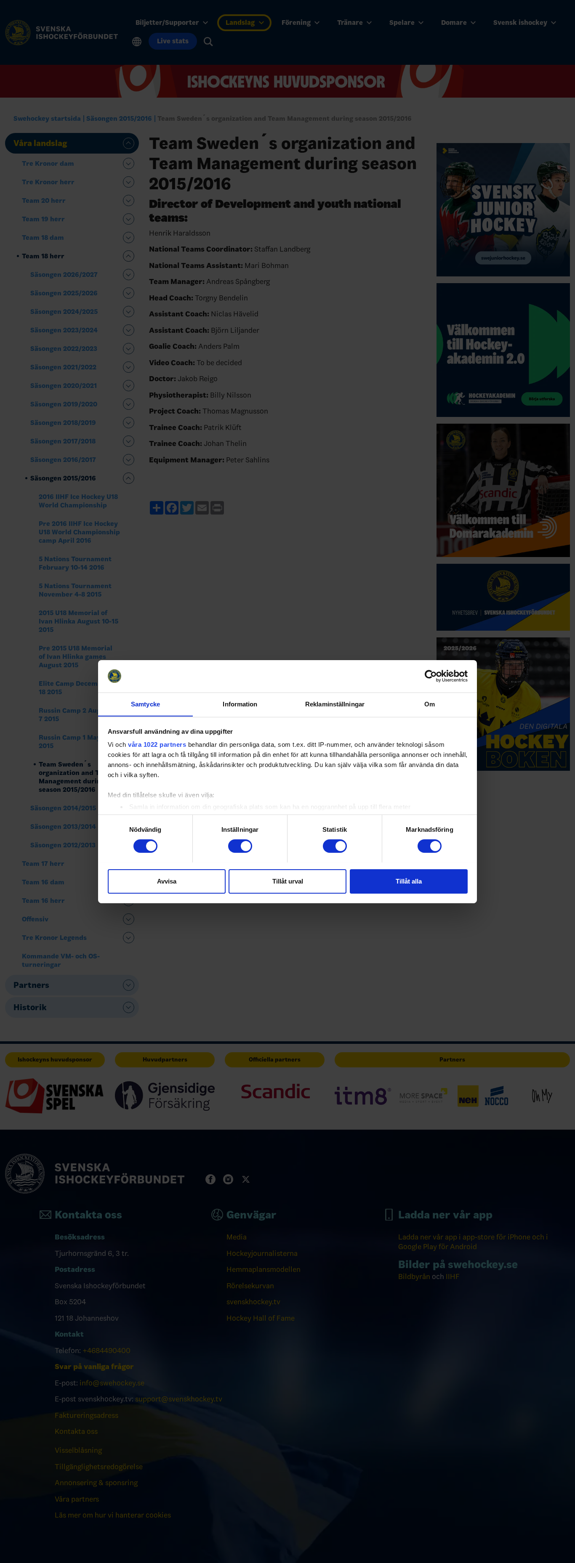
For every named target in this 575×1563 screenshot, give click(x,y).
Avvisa (166, 880)
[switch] (240, 846)
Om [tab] (429, 703)
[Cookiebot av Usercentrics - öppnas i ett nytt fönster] (431, 676)
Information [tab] (240, 703)
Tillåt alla (409, 880)
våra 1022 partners (157, 744)
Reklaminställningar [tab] (335, 703)
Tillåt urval (287, 880)
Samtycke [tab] (145, 703)
